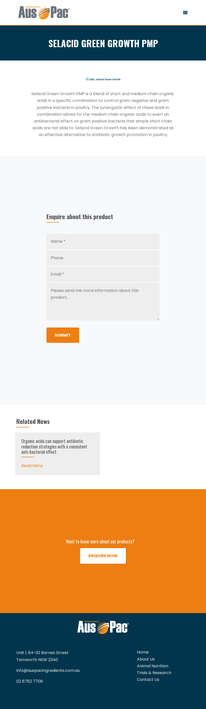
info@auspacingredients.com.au (48, 670)
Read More (32, 466)
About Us (146, 659)
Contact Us (148, 679)
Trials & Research (154, 673)
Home (143, 652)
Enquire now (103, 556)
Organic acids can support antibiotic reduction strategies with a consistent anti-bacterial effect (54, 446)
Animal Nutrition (152, 666)
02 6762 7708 (29, 681)
